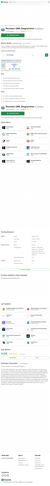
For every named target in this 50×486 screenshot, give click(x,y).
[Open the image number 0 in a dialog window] (11, 65)
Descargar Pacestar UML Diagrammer (9, 278)
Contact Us (20, 462)
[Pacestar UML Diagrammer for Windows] (3, 29)
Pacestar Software (24, 363)
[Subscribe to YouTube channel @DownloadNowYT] (8, 475)
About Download (21, 458)
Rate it (37, 357)
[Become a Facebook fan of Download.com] (3, 475)
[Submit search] (10, 2)
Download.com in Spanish (23, 465)
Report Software (26, 269)
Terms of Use (37, 460)
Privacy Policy (37, 458)
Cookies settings (38, 468)
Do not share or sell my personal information (39, 465)
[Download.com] (4, 2)
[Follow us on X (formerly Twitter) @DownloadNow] (5, 475)
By (10, 31)
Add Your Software (22, 460)
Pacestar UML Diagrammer (24, 28)
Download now (14, 35)
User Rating (23, 31)
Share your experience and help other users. (32, 39)
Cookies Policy (38, 462)
